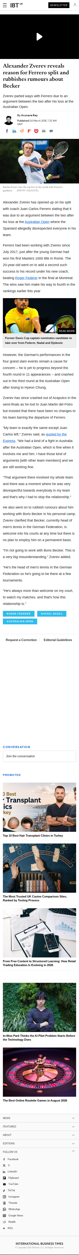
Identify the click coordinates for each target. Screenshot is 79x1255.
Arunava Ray (29, 115)
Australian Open (37, 222)
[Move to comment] (51, 131)
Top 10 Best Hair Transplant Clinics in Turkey (33, 835)
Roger (26, 278)
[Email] (43, 131)
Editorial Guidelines (58, 640)
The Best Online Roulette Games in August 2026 (35, 1100)
